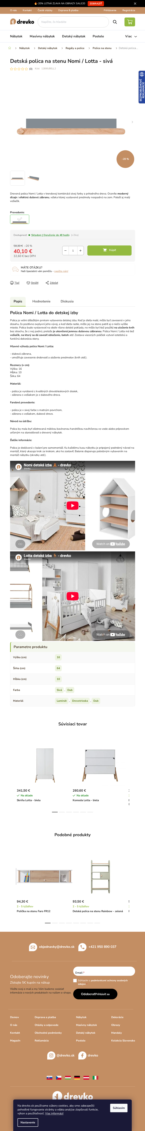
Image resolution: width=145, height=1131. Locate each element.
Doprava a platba (45, 1017)
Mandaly (116, 1033)
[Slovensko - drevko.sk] (49, 1077)
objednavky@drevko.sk (56, 946)
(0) (31, 69)
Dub (69, 690)
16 (58, 657)
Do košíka (109, 250)
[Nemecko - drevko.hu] (77, 1077)
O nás (13, 10)
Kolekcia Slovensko (123, 1040)
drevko (93, 1055)
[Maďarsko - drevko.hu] (68, 1077)
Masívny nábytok (86, 1025)
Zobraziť (96, 3)
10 (58, 679)
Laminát (62, 701)
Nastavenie (28, 1122)
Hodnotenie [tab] (41, 301)
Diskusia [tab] (67, 301)
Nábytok (81, 1017)
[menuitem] (16, 36)
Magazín (15, 1040)
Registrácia (129, 10)
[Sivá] (19, 219)
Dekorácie (117, 1017)
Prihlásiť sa (102, 994)
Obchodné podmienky (48, 1033)
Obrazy (115, 1025)
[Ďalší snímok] (132, 122)
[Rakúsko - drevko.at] (86, 1077)
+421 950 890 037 (102, 946)
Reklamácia (42, 1040)
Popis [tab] (18, 301)
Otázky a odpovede (46, 1025)
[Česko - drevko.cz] (59, 1077)
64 (58, 668)
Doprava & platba (68, 10)
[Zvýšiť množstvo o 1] (80, 250)
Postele (80, 1040)
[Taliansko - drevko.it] (95, 1077)
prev (13, 777)
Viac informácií (54, 1113)
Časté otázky (45, 10)
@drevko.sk (65, 1055)
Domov (14, 1017)
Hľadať (115, 21)
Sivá (59, 690)
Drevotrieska (80, 701)
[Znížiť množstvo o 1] (65, 250)
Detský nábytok (85, 1033)
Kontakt (27, 10)
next (132, 777)
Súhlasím (119, 1108)
